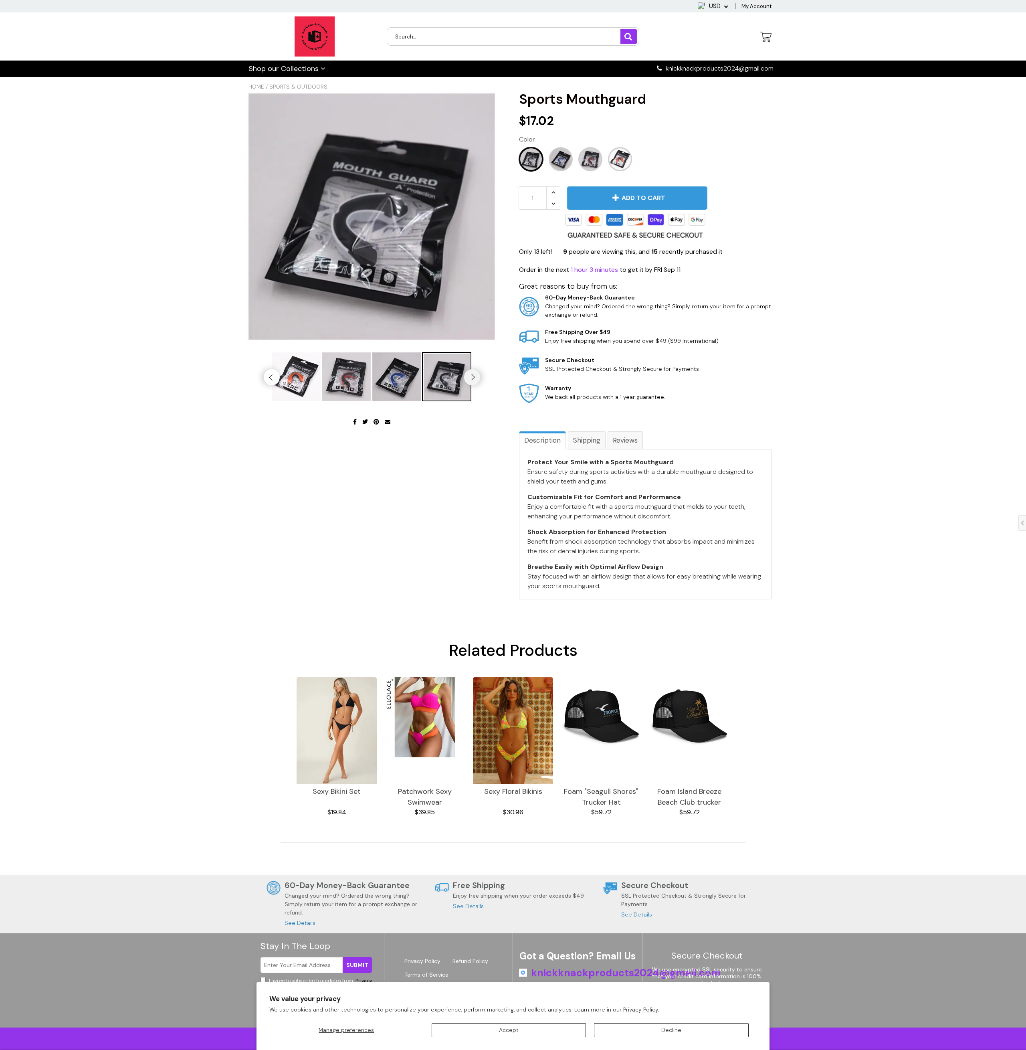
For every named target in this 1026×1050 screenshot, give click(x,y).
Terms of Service (426, 974)
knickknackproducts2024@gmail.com (719, 68)
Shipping (586, 440)
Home (256, 86)
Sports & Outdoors (298, 86)
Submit (357, 965)
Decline (671, 1030)
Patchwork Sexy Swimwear (425, 797)
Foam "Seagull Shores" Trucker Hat (601, 797)
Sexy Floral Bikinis (513, 791)
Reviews (625, 440)
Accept (509, 1030)
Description (542, 440)
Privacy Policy (422, 961)
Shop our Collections (284, 68)
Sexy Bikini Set (337, 791)
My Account (756, 6)
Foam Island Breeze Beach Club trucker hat (689, 797)
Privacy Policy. (641, 1009)
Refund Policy (470, 961)
